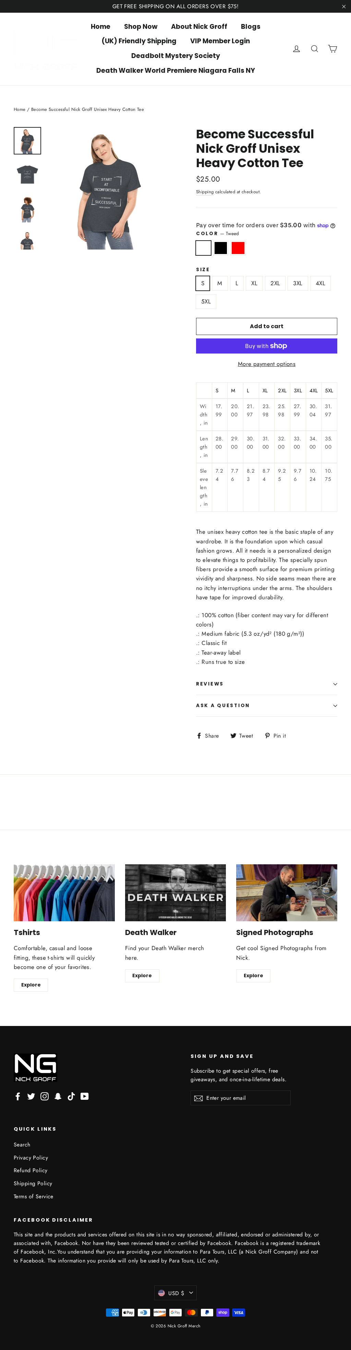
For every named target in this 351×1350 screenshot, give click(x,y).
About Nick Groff (199, 26)
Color (217, 233)
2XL (275, 283)
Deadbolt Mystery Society (175, 55)
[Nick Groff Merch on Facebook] (18, 1095)
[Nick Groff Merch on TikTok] (71, 1095)
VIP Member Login (220, 41)
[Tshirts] (64, 892)
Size (203, 270)
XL (254, 283)
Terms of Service (33, 1196)
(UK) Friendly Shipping (139, 41)
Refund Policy (31, 1170)
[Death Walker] (175, 892)
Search (22, 1145)
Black (221, 248)
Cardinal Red (238, 248)
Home (100, 26)
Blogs (251, 26)
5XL (206, 301)
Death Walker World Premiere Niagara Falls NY (175, 70)
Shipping (205, 191)
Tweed (203, 248)
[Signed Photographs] (286, 892)
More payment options (267, 364)
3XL (297, 283)
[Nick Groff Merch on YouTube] (85, 1095)
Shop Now (140, 26)
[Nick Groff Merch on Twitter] (31, 1095)
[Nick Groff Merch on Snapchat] (58, 1095)
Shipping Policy (33, 1183)
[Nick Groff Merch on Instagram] (44, 1095)
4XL (320, 283)
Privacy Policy (31, 1158)
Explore (31, 984)
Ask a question (223, 705)
